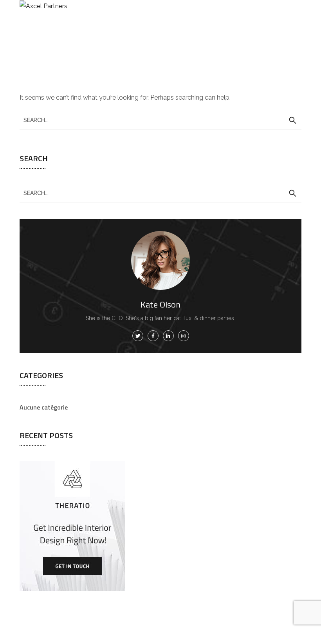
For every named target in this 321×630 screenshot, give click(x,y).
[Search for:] (160, 120)
